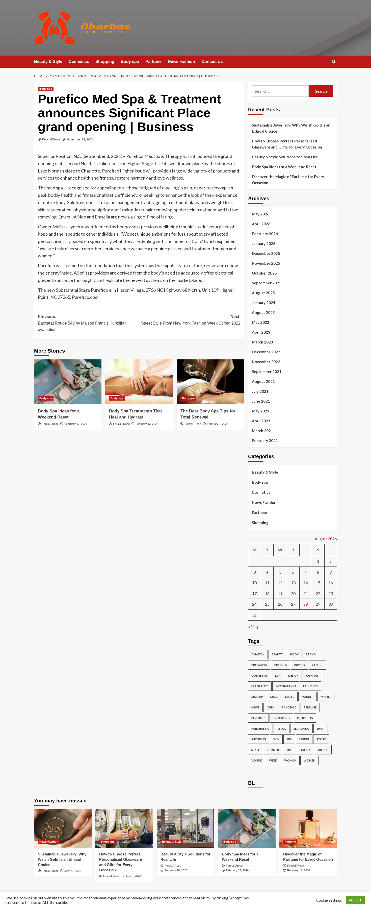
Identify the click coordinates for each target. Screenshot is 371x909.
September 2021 (266, 371)
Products (305, 718)
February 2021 (265, 440)
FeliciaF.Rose (51, 139)
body (294, 654)
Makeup (257, 696)
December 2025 (266, 253)
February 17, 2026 (75, 423)
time (289, 749)
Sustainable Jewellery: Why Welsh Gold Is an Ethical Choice (291, 128)
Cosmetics (79, 61)
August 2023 (263, 312)
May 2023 (260, 322)
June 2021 (261, 401)
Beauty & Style (48, 61)
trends (322, 749)
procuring (281, 718)
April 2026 (261, 224)
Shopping (104, 61)
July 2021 (260, 391)
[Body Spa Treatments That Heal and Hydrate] (139, 381)
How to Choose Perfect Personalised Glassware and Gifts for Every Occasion (287, 144)
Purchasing (260, 728)
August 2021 (263, 381)
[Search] (334, 61)
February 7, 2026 (217, 423)
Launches (310, 686)
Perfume (310, 707)
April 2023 (261, 332)
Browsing (259, 665)
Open (271, 707)
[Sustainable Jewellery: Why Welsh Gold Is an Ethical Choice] (63, 828)
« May (253, 626)
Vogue (256, 760)
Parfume (153, 61)
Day (278, 675)
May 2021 (260, 411)
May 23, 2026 (72, 870)
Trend (305, 749)
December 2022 (266, 352)
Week (273, 760)
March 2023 (262, 342)
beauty (277, 654)
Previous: (82, 323)
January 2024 (263, 302)
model (326, 696)
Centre (317, 665)
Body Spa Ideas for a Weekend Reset (284, 166)
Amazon (257, 654)
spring (304, 739)
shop (321, 728)
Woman (290, 760)
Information (286, 686)
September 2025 (266, 283)
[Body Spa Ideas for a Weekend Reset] (67, 381)
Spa (289, 739)
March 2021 (262, 430)
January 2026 (263, 243)
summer (273, 749)
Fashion (312, 675)
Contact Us (212, 61)
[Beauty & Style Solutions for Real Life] (185, 828)
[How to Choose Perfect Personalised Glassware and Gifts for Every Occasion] (124, 828)
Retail (281, 728)
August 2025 (263, 292)
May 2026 (260, 214)
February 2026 (265, 233)
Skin (276, 739)
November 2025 (266, 263)
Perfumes (258, 718)
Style (255, 749)
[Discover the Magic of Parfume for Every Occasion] (308, 828)
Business (280, 665)
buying (299, 665)
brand (311, 654)
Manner (307, 696)
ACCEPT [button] (355, 900)
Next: (190, 319)
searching (301, 728)
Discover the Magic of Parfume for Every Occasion (288, 179)
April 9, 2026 (133, 876)
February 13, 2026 (147, 423)
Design (293, 675)
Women (309, 760)
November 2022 (266, 361)
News (255, 707)
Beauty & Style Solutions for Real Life (285, 157)
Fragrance (259, 686)
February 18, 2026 (176, 870)
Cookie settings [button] (329, 900)
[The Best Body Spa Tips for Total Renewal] (210, 381)
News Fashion (181, 61)
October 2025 (264, 273)
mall (274, 696)
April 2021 (261, 421)
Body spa (130, 61)
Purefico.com (85, 297)
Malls (289, 696)
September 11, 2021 (79, 139)
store (321, 739)
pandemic (289, 707)
